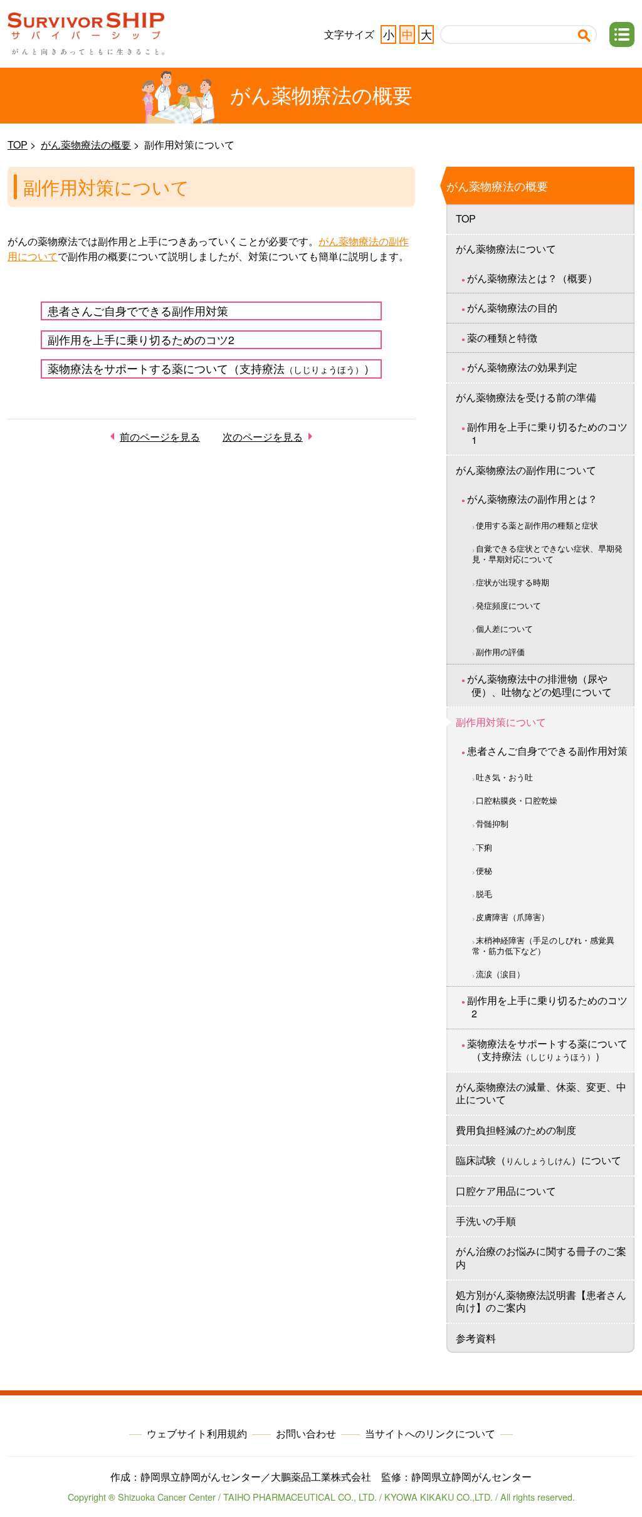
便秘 (484, 870)
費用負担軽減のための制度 (516, 1130)
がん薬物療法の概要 (86, 144)
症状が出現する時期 (512, 582)
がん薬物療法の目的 (512, 307)
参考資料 (476, 1338)
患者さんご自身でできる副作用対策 (138, 310)
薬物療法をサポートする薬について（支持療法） (211, 368)
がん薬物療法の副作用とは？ (532, 498)
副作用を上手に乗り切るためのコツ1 (547, 433)
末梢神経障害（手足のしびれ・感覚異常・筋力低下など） (543, 945)
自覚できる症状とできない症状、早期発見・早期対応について (547, 553)
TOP (18, 144)
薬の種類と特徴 (502, 337)
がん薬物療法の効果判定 (522, 367)
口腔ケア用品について (506, 1191)
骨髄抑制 (492, 823)
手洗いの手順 (486, 1221)
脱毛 (484, 894)
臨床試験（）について (538, 1160)
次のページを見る (263, 436)
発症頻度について (508, 605)
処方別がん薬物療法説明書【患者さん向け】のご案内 (541, 1301)
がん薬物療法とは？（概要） (532, 278)
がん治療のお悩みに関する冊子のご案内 (541, 1257)
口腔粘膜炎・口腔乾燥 (516, 800)
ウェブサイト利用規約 (197, 1433)
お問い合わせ (306, 1433)
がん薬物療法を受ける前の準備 (526, 397)
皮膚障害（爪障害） (512, 917)
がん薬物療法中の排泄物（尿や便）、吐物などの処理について (539, 685)
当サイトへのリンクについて (430, 1433)
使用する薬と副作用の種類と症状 (537, 525)
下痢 (484, 847)
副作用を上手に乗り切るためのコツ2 (141, 339)
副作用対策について (501, 722)
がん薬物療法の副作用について (526, 470)
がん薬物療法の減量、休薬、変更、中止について (541, 1093)
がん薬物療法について (506, 248)
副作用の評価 (500, 652)
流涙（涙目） (500, 974)
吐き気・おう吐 (504, 777)
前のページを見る (160, 436)
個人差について (504, 628)
